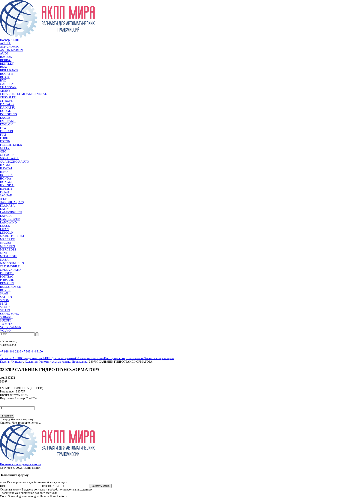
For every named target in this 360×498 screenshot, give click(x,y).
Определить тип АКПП (36, 358)
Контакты (138, 358)
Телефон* (48, 485)
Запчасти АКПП (10, 358)
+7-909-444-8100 (32, 351)
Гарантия (69, 358)
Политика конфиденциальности (20, 464)
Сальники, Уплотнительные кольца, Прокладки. (56, 361)
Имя (2, 485)
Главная (5, 361)
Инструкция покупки (118, 358)
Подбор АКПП (9, 40)
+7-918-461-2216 (10, 351)
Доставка (57, 358)
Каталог (17, 361)
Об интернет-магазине (89, 358)
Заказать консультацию (159, 358)
